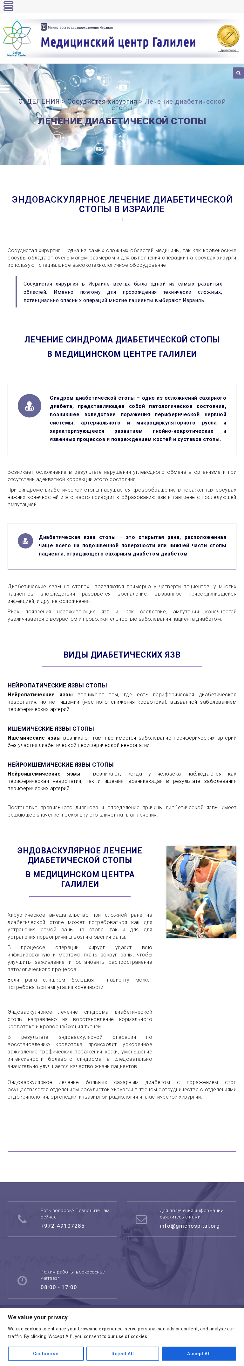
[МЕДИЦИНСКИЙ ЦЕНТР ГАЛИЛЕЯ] (122, 38)
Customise (45, 1353)
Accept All (199, 1353)
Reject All (123, 1353)
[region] (122, 1337)
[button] (5, 89)
